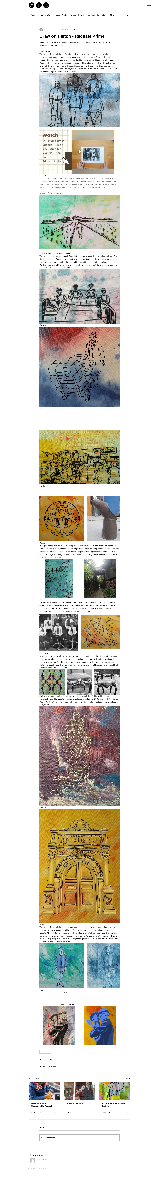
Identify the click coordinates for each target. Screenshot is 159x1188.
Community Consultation (97, 15)
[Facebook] (39, 5)
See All (128, 1078)
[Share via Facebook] (40, 1059)
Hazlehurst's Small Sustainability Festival (41, 1105)
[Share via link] (56, 1059)
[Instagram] (31, 5)
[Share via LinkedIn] (51, 1059)
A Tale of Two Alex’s (75, 1104)
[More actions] (118, 29)
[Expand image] (79, 100)
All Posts (32, 15)
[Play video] (79, 151)
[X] (46, 5)
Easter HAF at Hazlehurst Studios (113, 1105)
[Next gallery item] (117, 100)
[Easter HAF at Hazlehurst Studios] (114, 1091)
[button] (149, 5)
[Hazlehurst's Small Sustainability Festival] (44, 1091)
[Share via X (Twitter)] (46, 1059)
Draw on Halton (45, 15)
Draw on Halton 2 (77, 15)
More (112, 15)
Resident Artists (61, 15)
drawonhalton (45, 1052)
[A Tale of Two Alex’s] (79, 1091)
